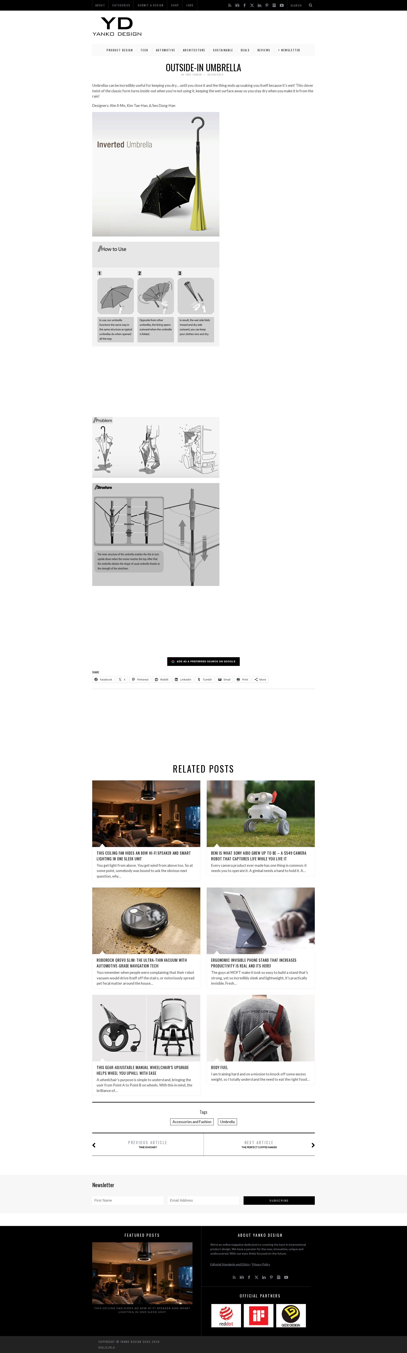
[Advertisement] (237, 26)
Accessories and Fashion (192, 1122)
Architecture (194, 50)
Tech (144, 50)
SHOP (175, 5)
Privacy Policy (261, 1264)
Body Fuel (219, 1067)
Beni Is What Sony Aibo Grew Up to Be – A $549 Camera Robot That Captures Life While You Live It (259, 855)
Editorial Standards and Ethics (230, 1264)
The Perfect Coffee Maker (259, 1144)
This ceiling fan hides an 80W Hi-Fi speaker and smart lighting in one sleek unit (142, 1310)
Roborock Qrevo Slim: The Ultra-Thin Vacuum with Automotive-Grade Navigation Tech (142, 963)
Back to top (106, 1347)
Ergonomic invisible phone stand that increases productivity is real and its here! (254, 963)
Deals (245, 50)
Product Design (120, 50)
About (100, 5)
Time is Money (147, 1144)
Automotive (165, 50)
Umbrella (227, 1122)
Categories (121, 5)
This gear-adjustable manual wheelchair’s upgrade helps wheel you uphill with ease (143, 1070)
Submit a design (151, 5)
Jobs (190, 5)
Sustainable (223, 50)
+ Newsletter (289, 50)
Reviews (264, 50)
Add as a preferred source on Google (206, 661)
